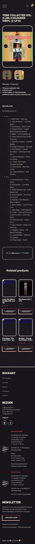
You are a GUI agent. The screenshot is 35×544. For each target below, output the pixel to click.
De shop (5, 382)
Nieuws (4, 387)
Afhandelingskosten (24, 527)
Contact (4, 396)
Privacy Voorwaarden (9, 527)
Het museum (6, 378)
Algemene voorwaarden (10, 524)
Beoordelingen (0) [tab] (9, 111)
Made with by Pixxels (10, 541)
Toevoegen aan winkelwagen (10, 311)
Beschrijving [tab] (7, 106)
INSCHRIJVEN (11, 518)
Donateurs (5, 391)
